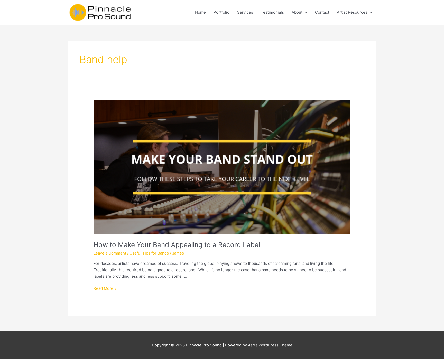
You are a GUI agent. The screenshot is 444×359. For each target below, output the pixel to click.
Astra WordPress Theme (270, 345)
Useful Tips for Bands (149, 253)
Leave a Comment (110, 253)
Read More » (105, 289)
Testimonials (272, 12)
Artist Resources (352, 12)
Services (245, 12)
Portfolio (221, 12)
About (297, 12)
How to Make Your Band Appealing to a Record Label (177, 245)
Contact (322, 12)
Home (200, 12)
